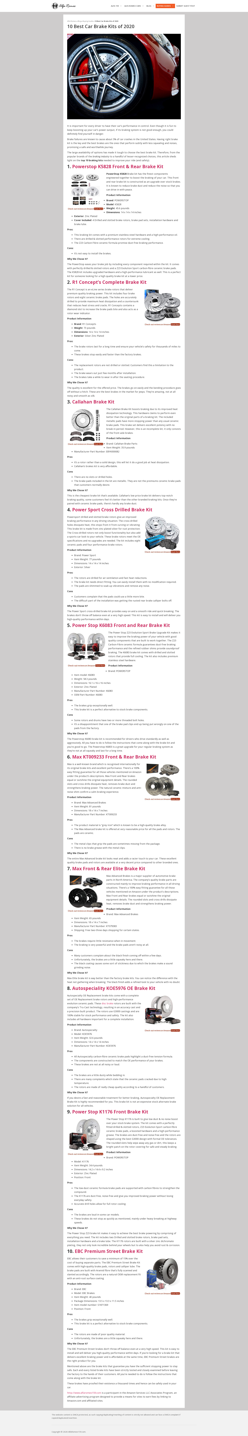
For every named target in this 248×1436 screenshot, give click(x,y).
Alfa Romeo (71, 21)
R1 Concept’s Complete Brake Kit (109, 282)
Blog (148, 6)
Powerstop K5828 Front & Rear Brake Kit (117, 166)
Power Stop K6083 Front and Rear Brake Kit (121, 625)
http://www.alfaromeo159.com (84, 1392)
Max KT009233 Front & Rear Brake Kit (114, 757)
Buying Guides (164, 6)
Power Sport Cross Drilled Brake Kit (112, 510)
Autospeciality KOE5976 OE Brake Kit (113, 988)
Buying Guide (88, 21)
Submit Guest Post (185, 6)
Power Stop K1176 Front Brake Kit (110, 1112)
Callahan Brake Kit (93, 402)
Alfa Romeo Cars (132, 6)
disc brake (107, 1003)
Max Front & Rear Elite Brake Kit (108, 868)
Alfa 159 (115, 6)
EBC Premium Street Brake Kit (109, 1251)
